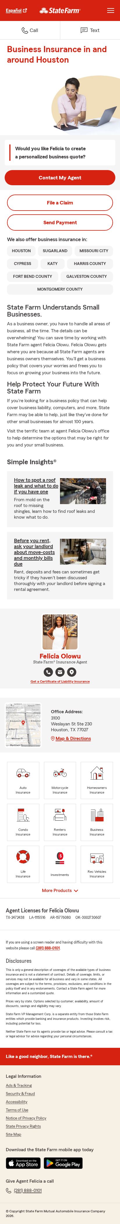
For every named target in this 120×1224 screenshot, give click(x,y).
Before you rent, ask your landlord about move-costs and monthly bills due (34, 552)
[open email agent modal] (60, 672)
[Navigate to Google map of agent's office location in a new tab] (71, 672)
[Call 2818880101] (48, 672)
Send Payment (60, 222)
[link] (60, 10)
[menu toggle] (111, 10)
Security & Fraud (20, 1094)
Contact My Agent (60, 177)
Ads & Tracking (19, 1086)
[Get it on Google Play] (63, 1163)
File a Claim (60, 202)
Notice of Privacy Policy (26, 1118)
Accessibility (16, 1102)
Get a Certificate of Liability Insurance (60, 681)
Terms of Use (17, 1110)
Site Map (13, 1135)
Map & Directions (73, 738)
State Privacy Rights (23, 1126)
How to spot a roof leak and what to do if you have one (36, 485)
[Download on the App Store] (23, 1163)
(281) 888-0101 (48, 948)
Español (14, 10)
